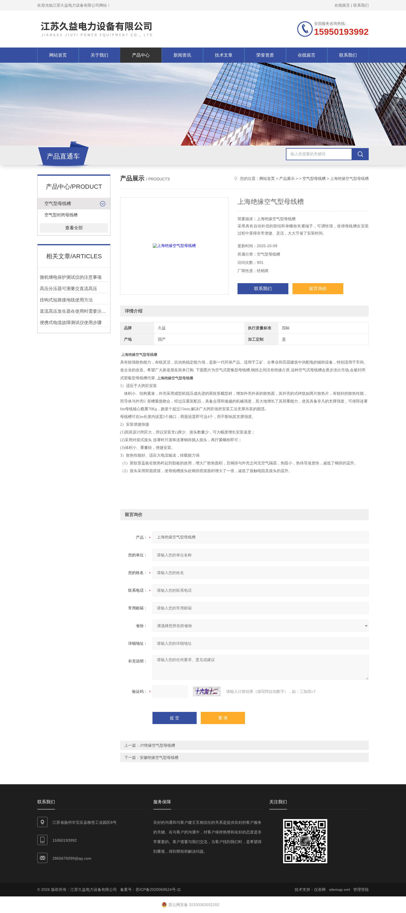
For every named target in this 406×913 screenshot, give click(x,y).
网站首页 (58, 55)
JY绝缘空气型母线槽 (157, 745)
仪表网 (320, 889)
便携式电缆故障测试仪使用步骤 (71, 322)
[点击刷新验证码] (207, 691)
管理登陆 (361, 889)
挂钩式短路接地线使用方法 (66, 300)
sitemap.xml (339, 889)
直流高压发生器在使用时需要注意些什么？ (74, 311)
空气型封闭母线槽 (61, 214)
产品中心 (141, 55)
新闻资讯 (182, 55)
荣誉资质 (265, 55)
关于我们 (99, 55)
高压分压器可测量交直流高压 (68, 288)
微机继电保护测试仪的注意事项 (71, 277)
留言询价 (318, 288)
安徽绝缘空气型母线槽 (159, 757)
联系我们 (361, 5)
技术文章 (224, 55)
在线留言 (342, 5)
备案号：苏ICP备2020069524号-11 (150, 889)
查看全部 (74, 227)
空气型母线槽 (57, 203)
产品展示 (287, 178)
